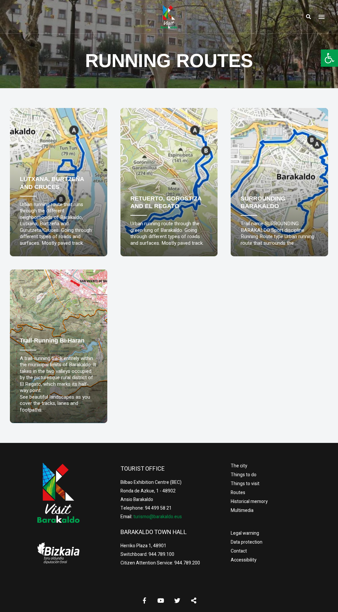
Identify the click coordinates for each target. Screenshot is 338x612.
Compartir (194, 600)
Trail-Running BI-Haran (52, 340)
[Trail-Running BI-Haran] (58, 346)
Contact (239, 551)
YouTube (161, 600)
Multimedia (242, 510)
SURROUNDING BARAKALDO (263, 202)
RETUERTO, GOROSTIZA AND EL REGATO (165, 202)
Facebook (144, 600)
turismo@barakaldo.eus (157, 516)
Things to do (243, 475)
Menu (321, 16)
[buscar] (308, 16)
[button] (329, 58)
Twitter (177, 600)
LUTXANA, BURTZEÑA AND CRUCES (52, 183)
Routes (238, 492)
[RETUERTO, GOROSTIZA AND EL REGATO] (169, 182)
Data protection (246, 542)
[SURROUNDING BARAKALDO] (279, 182)
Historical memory (249, 501)
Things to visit (245, 484)
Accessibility (243, 560)
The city (239, 466)
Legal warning (245, 533)
